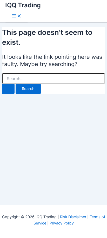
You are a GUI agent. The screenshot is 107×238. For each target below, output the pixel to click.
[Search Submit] (8, 89)
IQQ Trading (23, 5)
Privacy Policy (62, 223)
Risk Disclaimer (73, 217)
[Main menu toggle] (16, 16)
